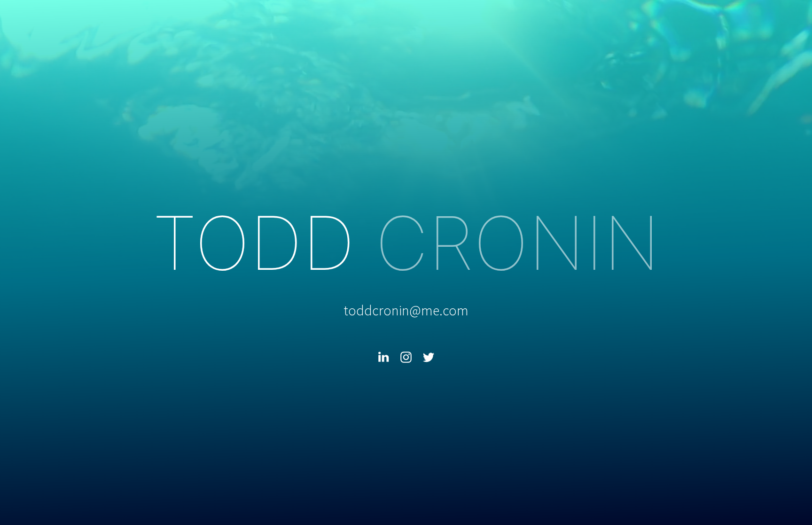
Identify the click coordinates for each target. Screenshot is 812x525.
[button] (383, 357)
